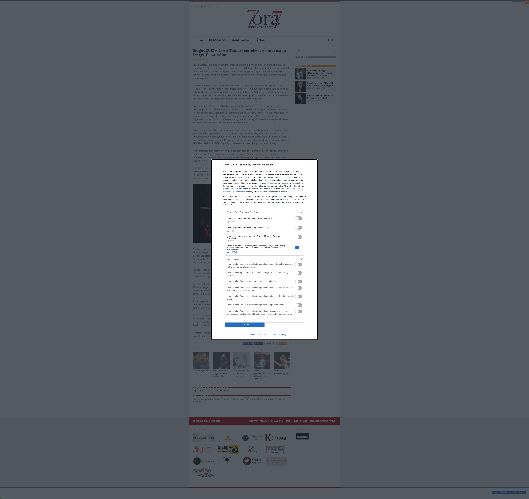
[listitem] (264, 212)
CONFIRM (245, 325)
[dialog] (264, 250)
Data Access (264, 334)
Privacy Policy (280, 334)
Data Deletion (249, 334)
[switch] (298, 218)
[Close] (312, 165)
